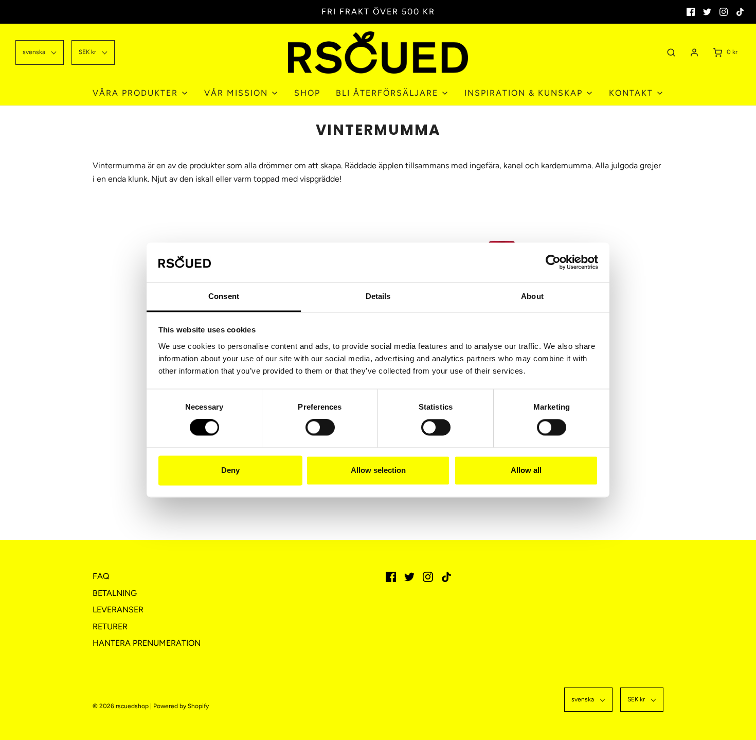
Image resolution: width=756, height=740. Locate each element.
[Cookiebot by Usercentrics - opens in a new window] (553, 262)
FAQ (101, 576)
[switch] (317, 433)
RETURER (110, 626)
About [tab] (532, 296)
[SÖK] (671, 52)
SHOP (307, 93)
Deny (230, 470)
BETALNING (115, 593)
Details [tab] (378, 296)
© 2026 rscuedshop (121, 706)
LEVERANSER (118, 609)
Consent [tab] (223, 296)
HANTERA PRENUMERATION (147, 643)
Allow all (526, 470)
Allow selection (378, 470)
